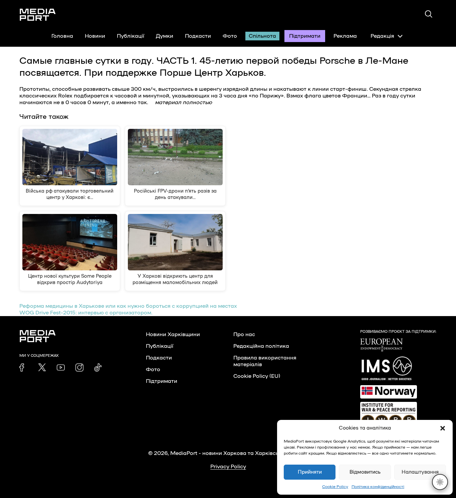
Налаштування (420, 472)
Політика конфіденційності (378, 487)
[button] (442, 428)
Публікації (130, 36)
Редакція (382, 36)
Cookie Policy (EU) (256, 376)
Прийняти (310, 472)
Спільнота (262, 36)
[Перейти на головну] (37, 14)
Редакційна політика (261, 346)
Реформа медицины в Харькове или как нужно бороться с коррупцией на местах (128, 306)
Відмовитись (365, 472)
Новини (95, 36)
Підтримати (304, 36)
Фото (230, 36)
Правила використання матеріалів (264, 361)
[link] (23, 367)
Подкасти (198, 36)
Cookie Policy (335, 487)
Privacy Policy (228, 466)
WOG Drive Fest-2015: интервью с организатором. (86, 312)
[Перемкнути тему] (440, 482)
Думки (164, 36)
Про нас (244, 334)
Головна (62, 36)
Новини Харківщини (173, 334)
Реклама (345, 36)
